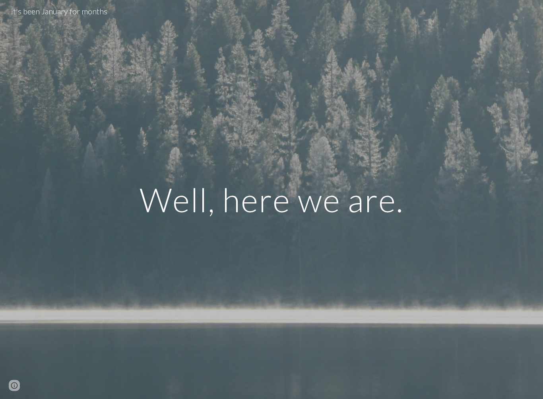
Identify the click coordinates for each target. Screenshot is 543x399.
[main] (271, 199)
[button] (14, 385)
